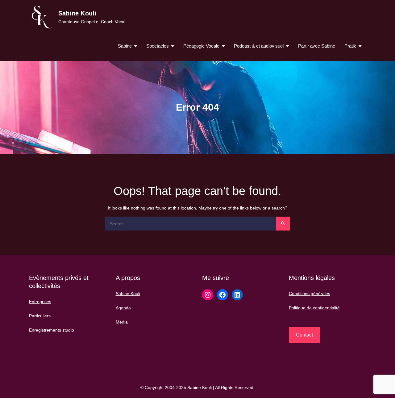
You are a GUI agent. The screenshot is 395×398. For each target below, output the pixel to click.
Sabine (125, 46)
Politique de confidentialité (314, 307)
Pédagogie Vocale (201, 46)
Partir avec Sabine (316, 46)
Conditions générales (309, 293)
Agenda (123, 307)
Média (122, 322)
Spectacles (157, 46)
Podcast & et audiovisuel (259, 46)
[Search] (283, 224)
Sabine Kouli (77, 13)
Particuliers (40, 315)
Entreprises (40, 301)
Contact (304, 334)
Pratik (350, 46)
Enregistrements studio (51, 330)
